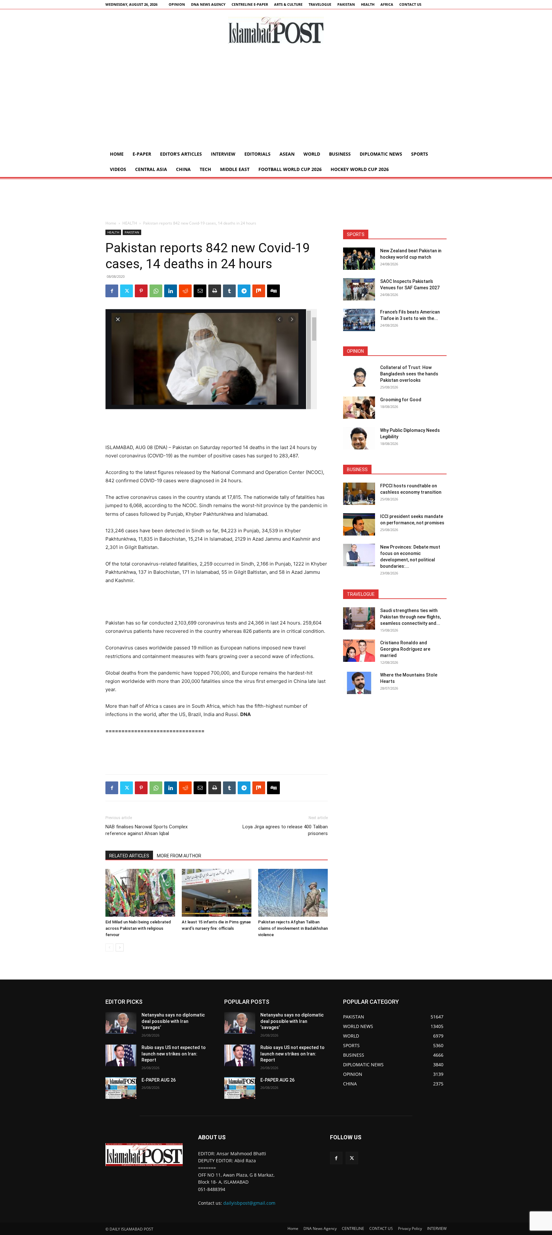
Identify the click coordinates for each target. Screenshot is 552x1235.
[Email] (200, 291)
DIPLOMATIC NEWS (381, 154)
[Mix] (258, 291)
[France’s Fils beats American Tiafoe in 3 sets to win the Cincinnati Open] (359, 320)
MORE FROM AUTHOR (179, 855)
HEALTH (367, 4)
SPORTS (419, 154)
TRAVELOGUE (320, 4)
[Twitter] (126, 291)
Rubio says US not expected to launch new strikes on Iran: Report (174, 1053)
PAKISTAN (346, 4)
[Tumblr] (229, 291)
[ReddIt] (185, 291)
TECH (205, 169)
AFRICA (386, 4)
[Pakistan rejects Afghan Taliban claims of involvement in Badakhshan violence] (293, 893)
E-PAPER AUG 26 (159, 1080)
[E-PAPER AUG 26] (120, 1088)
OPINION (177, 4)
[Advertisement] (276, 98)
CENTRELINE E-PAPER (250, 4)
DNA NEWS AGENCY (208, 4)
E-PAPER (142, 154)
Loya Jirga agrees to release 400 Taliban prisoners (285, 830)
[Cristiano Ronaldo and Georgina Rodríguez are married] (359, 651)
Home (117, 154)
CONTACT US (410, 4)
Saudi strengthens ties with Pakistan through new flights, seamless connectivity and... (410, 617)
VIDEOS (118, 169)
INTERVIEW (223, 154)
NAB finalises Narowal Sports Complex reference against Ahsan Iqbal (146, 830)
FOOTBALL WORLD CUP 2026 (290, 169)
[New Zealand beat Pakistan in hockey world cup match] (359, 259)
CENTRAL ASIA (151, 169)
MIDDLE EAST (234, 169)
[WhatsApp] (156, 291)
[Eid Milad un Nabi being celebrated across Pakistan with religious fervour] (140, 893)
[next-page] (120, 947)
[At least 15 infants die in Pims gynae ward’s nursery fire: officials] (216, 893)
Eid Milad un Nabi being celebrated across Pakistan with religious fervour (138, 928)
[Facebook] (111, 291)
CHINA (183, 169)
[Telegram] (244, 291)
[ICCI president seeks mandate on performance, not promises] (359, 524)
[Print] (214, 291)
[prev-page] (109, 947)
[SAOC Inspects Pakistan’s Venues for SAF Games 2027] (359, 289)
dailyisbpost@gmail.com (249, 1203)
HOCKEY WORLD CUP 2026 (360, 169)
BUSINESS (340, 154)
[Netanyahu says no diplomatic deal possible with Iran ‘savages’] (120, 1023)
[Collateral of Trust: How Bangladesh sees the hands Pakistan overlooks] (359, 375)
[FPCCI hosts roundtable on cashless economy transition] (359, 494)
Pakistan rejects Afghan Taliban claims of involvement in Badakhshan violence (293, 928)
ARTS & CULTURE (288, 4)
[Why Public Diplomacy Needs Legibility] (359, 438)
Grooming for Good (400, 399)
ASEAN (287, 154)
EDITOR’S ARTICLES (181, 154)
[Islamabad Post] (276, 30)
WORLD (311, 154)
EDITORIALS (257, 154)
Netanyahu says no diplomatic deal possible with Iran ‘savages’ (173, 1021)
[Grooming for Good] (359, 407)
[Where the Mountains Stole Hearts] (359, 683)
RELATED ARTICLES (129, 855)
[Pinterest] (141, 291)
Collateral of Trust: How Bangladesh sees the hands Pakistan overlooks (409, 374)
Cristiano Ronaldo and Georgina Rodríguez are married (405, 649)
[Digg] (273, 291)
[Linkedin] (170, 291)
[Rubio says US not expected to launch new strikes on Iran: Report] (120, 1055)
